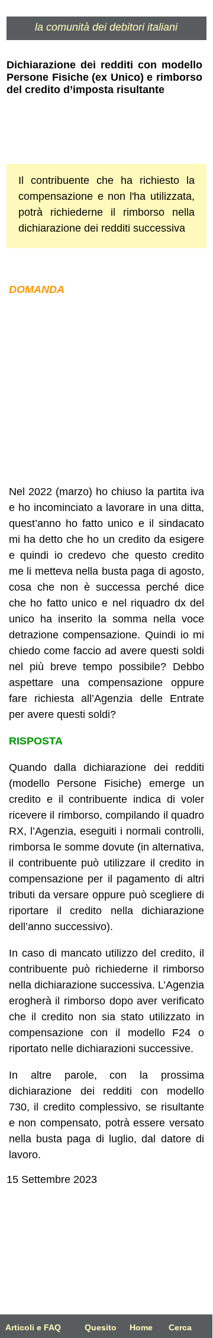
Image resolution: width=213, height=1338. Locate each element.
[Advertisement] (106, 390)
